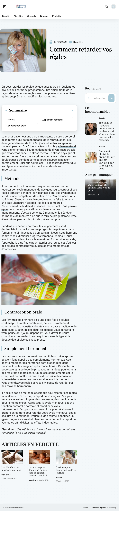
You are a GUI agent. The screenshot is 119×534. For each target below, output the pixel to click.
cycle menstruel (66, 146)
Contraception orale (16, 125)
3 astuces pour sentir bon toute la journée (66, 470)
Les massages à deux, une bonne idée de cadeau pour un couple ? (38, 471)
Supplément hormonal (52, 119)
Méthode (11, 119)
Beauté (59, 477)
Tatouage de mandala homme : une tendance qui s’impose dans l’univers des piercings (107, 131)
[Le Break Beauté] (21, 6)
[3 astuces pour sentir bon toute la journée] (66, 457)
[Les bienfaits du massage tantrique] (12, 457)
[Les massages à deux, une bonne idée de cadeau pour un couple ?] (39, 457)
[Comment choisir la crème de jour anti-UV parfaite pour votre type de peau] (91, 157)
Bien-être (78, 42)
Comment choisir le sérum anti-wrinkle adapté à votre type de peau (99, 186)
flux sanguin (60, 143)
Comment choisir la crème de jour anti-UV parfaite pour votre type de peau (107, 160)
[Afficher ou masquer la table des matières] (50, 110)
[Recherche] (106, 6)
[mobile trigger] (5, 6)
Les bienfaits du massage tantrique (11, 469)
